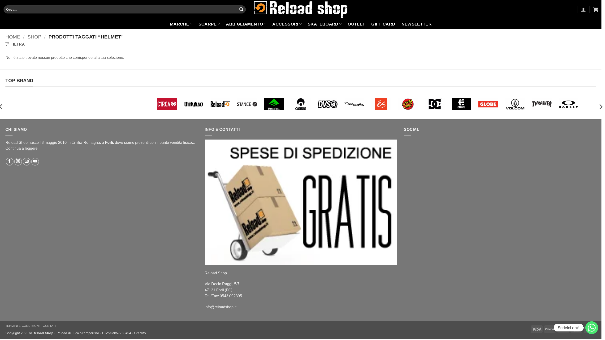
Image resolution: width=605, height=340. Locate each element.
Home (12, 36)
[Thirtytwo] (193, 104)
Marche (179, 24)
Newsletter (417, 24)
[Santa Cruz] (407, 104)
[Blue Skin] (354, 104)
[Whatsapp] (591, 327)
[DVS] (327, 104)
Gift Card (383, 24)
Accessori (285, 24)
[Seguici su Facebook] (9, 162)
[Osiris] (300, 104)
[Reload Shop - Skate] (301, 9)
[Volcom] (515, 104)
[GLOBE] (488, 104)
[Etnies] (461, 104)
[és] (381, 104)
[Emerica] (274, 104)
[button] (583, 9)
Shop (34, 36)
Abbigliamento (244, 24)
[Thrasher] (541, 104)
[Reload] (220, 104)
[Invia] (241, 9)
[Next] (600, 106)
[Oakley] (568, 104)
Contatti (50, 325)
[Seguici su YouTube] (35, 162)
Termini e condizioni (22, 325)
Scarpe (208, 24)
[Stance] (247, 104)
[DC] (434, 104)
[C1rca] (166, 104)
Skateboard (323, 24)
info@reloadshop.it (220, 307)
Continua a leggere (21, 148)
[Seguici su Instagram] (18, 162)
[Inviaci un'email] (26, 162)
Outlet (356, 24)
